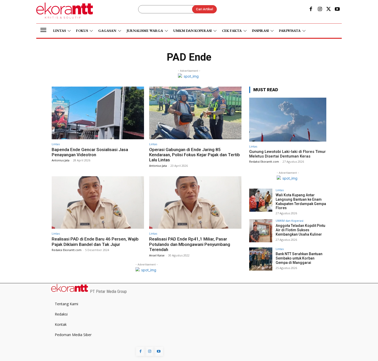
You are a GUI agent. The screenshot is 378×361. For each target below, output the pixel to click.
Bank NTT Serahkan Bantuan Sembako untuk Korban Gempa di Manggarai (299, 258)
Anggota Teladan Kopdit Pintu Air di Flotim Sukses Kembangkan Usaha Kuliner (300, 230)
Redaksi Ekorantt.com (67, 250)
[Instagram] (319, 9)
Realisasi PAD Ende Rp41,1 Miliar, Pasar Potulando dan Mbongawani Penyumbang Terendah (189, 244)
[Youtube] (337, 9)
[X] (328, 9)
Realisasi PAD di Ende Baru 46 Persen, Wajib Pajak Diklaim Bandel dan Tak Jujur (95, 241)
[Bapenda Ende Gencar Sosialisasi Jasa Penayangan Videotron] (98, 113)
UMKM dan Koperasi (289, 220)
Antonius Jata (60, 160)
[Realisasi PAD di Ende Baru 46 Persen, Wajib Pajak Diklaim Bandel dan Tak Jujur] (98, 202)
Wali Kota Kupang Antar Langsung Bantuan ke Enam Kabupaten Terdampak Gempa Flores (301, 201)
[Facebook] (311, 9)
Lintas (56, 144)
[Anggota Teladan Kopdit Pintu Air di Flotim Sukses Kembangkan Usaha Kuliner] (260, 230)
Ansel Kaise (157, 255)
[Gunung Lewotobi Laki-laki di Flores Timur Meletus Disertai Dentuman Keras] (287, 120)
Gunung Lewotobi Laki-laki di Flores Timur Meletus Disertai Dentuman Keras (287, 154)
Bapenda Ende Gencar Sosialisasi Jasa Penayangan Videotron (90, 152)
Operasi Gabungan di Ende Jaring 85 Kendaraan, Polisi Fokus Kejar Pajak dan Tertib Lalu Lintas (194, 155)
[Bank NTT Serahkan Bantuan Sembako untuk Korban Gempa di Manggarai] (260, 259)
